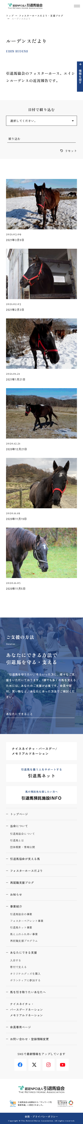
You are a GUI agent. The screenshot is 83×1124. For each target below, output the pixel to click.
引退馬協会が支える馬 (25, 859)
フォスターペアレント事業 (26, 921)
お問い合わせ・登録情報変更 (29, 1039)
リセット (71, 151)
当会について (19, 826)
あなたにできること (19, 714)
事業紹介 (16, 906)
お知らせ (16, 894)
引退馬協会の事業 (21, 914)
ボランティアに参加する (25, 980)
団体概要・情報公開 (22, 847)
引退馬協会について (22, 834)
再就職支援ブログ (22, 883)
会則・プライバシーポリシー (41, 1116)
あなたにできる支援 (23, 952)
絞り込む (14, 139)
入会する (15, 960)
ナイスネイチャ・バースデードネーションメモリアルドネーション (26, 1009)
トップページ (19, 814)
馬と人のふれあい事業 (24, 934)
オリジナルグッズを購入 (25, 973)
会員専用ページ (20, 1027)
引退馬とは (17, 840)
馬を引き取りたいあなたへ (28, 992)
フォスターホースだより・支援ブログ (41, 15)
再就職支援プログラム (24, 941)
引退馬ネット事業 (21, 927)
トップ (10, 15)
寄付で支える (18, 967)
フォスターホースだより (26, 871)
